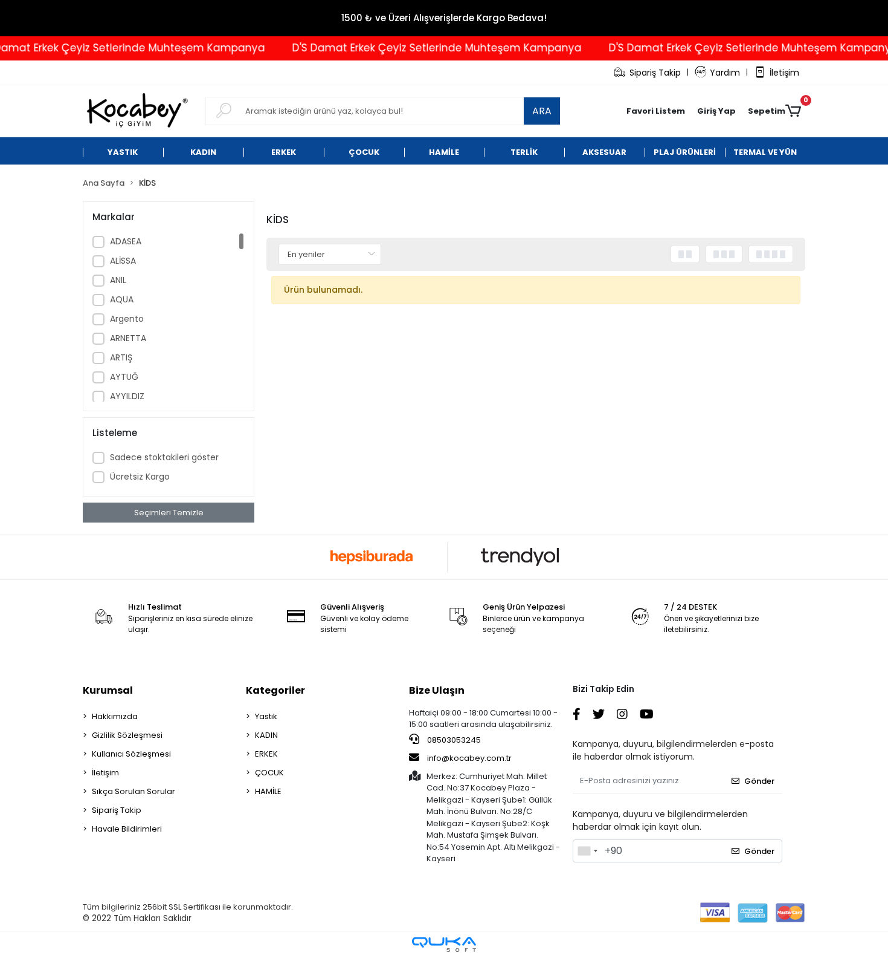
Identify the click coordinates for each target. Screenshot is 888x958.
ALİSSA (123, 261)
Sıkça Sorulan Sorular (133, 791)
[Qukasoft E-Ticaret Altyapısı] (444, 944)
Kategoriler (275, 690)
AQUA (122, 299)
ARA (542, 111)
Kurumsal (108, 690)
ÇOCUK (269, 772)
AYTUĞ (124, 377)
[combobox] (587, 851)
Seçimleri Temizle (169, 512)
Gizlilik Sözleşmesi (127, 735)
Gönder (759, 781)
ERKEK (266, 754)
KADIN (266, 735)
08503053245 (453, 740)
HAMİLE (268, 791)
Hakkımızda (115, 716)
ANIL (118, 280)
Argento (127, 319)
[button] (716, 111)
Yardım (725, 73)
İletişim (784, 73)
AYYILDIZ (127, 396)
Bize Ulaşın (437, 690)
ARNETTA (128, 338)
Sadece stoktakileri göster (164, 457)
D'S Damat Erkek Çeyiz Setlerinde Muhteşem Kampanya (421, 48)
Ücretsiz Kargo (140, 477)
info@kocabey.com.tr (469, 758)
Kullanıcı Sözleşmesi (131, 754)
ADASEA (125, 241)
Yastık (266, 716)
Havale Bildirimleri (127, 829)
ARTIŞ (121, 357)
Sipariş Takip (655, 73)
